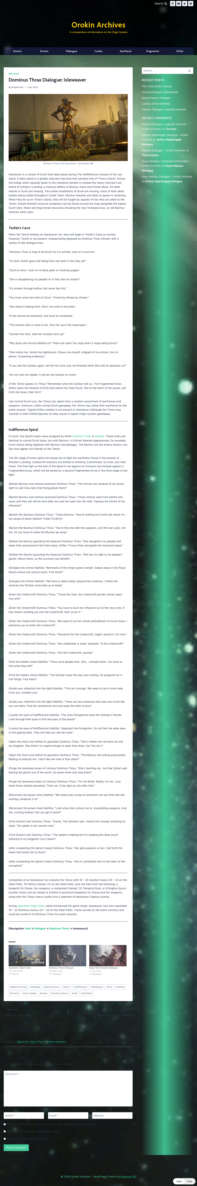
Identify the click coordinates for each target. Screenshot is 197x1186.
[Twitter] (184, 3)
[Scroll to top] (187, 1176)
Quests (17, 51)
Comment (12, 1074)
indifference (80, 987)
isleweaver (97, 987)
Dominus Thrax (81, 436)
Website (99, 1115)
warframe (86, 993)
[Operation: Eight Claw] (27, 955)
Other (179, 51)
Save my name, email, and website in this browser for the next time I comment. (51, 1124)
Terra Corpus (150, 155)
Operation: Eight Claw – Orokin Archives (41, 1041)
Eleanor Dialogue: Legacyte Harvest (164, 109)
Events (44, 51)
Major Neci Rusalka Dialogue (103, 967)
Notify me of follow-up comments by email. (33, 1131)
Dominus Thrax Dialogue (61, 967)
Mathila (99, 436)
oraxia (43, 993)
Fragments (152, 51)
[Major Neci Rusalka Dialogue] (108, 955)
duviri (66, 987)
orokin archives (59, 993)
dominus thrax (51, 987)
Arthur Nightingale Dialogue (164, 181)
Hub (28, 928)
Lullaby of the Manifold (156, 103)
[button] (184, 1181)
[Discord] (172, 3)
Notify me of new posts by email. (27, 1138)
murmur (14, 993)
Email (53, 1115)
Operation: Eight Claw (30, 905)
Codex (98, 51)
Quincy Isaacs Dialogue (156, 97)
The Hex (171, 129)
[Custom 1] (190, 3)
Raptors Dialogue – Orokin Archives (163, 150)
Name (10, 1115)
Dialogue (71, 51)
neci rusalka (29, 993)
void (74, 993)
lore (109, 987)
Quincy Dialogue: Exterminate (160, 92)
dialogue (35, 987)
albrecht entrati (18, 987)
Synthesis (126, 51)
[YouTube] (178, 3)
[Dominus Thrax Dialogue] (67, 955)
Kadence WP (129, 1176)
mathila (120, 987)
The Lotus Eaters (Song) (157, 86)
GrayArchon (17, 87)
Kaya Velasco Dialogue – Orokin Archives (167, 176)
